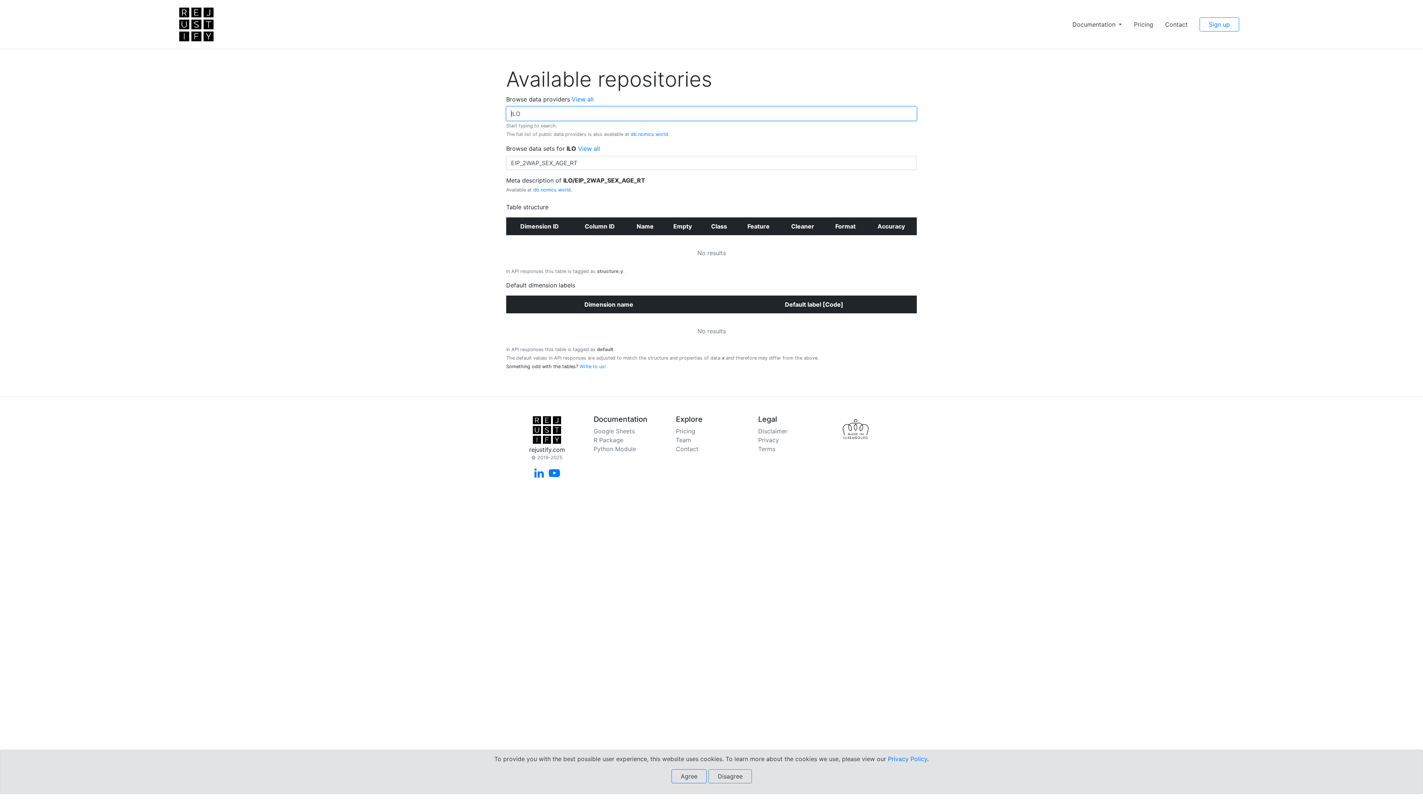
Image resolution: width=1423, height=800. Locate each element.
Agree (689, 776)
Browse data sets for (553, 148)
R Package (608, 440)
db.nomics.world (649, 134)
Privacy (768, 440)
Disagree (730, 776)
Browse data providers (550, 99)
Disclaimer (772, 431)
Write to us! (593, 366)
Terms (766, 449)
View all (583, 99)
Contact (1176, 24)
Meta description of (575, 185)
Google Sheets (614, 431)
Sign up (1219, 24)
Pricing (1143, 24)
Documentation (1094, 24)
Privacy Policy (907, 759)
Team (683, 440)
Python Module (615, 449)
